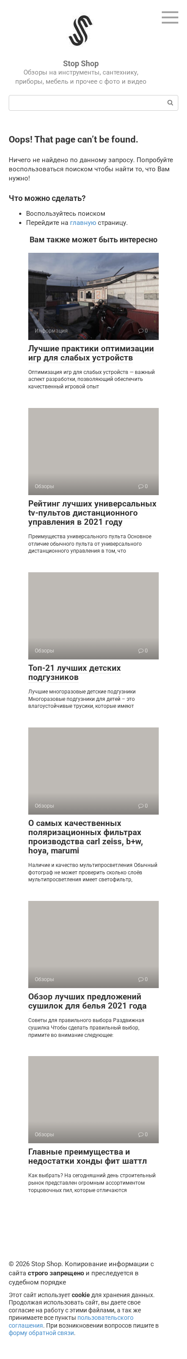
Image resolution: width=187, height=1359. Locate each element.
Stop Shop (81, 63)
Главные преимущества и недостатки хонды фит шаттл (87, 1156)
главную (83, 223)
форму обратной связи (41, 1332)
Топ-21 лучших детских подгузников (74, 672)
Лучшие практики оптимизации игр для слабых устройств (91, 353)
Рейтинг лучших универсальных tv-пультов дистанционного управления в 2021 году (92, 513)
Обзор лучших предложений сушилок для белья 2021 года (87, 1001)
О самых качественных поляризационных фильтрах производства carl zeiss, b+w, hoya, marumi (85, 837)
